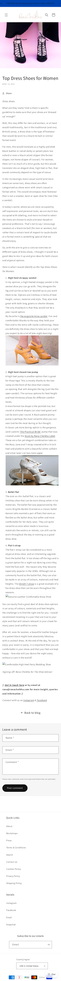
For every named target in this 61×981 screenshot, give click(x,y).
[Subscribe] (48, 944)
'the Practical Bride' (30, 431)
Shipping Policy (14, 883)
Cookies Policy (13, 869)
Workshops (12, 833)
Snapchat (11, 924)
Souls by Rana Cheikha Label (40, 435)
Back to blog (32, 712)
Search (9, 854)
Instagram (28, 700)
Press (9, 840)
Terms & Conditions (16, 847)
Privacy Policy (13, 876)
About (9, 826)
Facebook (42, 700)
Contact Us (11, 861)
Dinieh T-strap (26, 583)
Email (9, 917)
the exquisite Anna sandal (33, 316)
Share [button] (9, 93)
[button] (6, 15)
